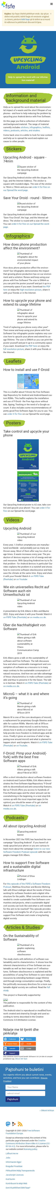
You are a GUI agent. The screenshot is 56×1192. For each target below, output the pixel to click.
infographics (35, 127)
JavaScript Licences (15, 1175)
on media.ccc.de (38, 617)
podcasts (15, 130)
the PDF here (31, 346)
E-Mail (29, 1048)
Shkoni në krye (47, 1110)
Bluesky (29, 1039)
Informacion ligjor (13, 1162)
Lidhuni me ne (12, 1153)
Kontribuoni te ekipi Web (16, 1183)
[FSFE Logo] (8, 5)
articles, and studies (30, 130)
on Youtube (21, 579)
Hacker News (12, 1044)
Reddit (29, 1044)
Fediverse (12, 1039)
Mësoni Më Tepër (21, 1059)
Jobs (8, 1158)
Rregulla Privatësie (14, 1166)
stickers (25, 127)
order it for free (14, 414)
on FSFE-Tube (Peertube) (15, 617)
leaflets (46, 127)
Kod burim (10, 1179)
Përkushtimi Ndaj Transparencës (20, 1170)
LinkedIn (12, 1048)
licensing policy (30, 1149)
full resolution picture (13, 349)
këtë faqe (25, 19)
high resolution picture (30, 289)
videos (6, 130)
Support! (12, 1053)
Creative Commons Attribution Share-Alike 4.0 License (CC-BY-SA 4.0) (28, 1143)
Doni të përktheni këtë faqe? (18, 1188)
